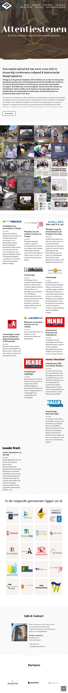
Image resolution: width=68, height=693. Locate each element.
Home (27, 5)
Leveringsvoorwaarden (55, 7)
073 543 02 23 (34, 644)
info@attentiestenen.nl (37, 646)
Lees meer (9, 113)
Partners (39, 7)
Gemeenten (60, 5)
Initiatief (36, 5)
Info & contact (26, 7)
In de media (48, 5)
